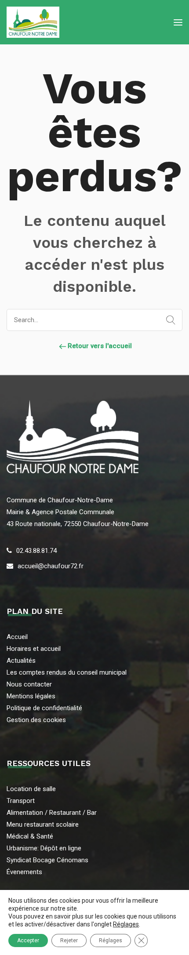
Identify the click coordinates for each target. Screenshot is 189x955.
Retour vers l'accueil (99, 346)
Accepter (28, 940)
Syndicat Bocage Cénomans (47, 860)
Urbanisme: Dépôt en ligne (44, 848)
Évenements (24, 872)
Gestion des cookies (36, 720)
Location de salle (31, 789)
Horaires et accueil (34, 649)
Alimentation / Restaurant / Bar (52, 813)
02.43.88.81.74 (36, 551)
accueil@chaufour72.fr (51, 566)
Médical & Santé (30, 836)
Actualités (21, 661)
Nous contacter (29, 684)
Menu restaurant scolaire (43, 824)
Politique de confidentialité (44, 708)
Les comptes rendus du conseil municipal (67, 672)
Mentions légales (31, 696)
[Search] (168, 320)
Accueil (17, 637)
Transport (21, 801)
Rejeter (69, 940)
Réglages (126, 924)
